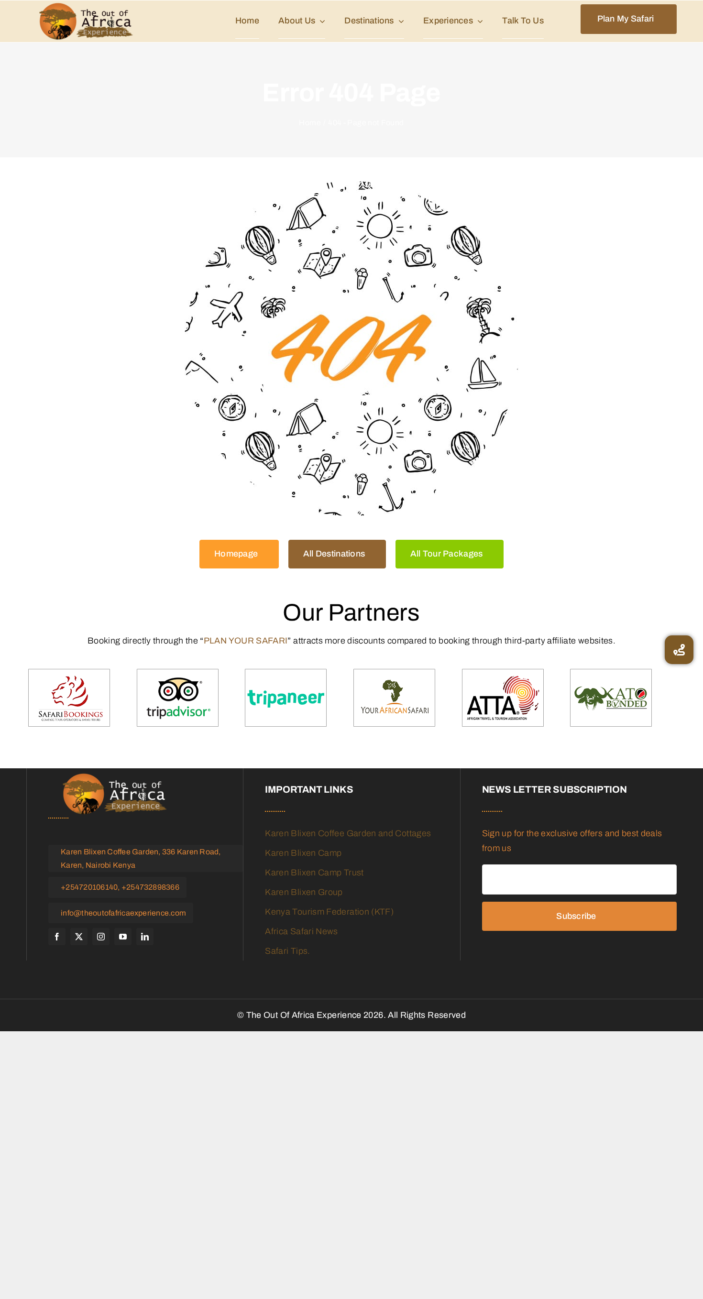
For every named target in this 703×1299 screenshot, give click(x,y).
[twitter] (79, 936)
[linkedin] (145, 936)
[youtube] (123, 936)
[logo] (86, 21)
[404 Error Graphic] (351, 348)
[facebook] (57, 936)
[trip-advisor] (177, 698)
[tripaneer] (286, 698)
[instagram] (101, 936)
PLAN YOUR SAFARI (246, 640)
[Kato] (611, 698)
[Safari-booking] (69, 698)
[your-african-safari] (394, 698)
